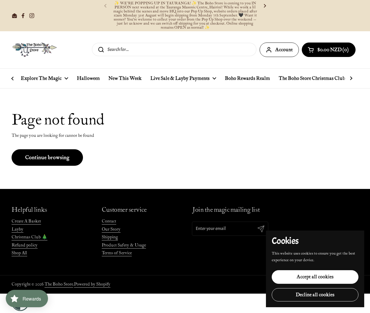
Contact (109, 221)
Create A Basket (26, 221)
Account (284, 50)
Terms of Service (117, 253)
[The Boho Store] (34, 49)
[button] (329, 50)
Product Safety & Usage (124, 245)
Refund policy (25, 245)
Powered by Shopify (92, 284)
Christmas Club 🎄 (29, 237)
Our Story (111, 229)
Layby (17, 229)
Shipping (110, 237)
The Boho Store (59, 284)
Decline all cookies (315, 295)
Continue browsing (47, 157)
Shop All (19, 253)
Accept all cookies (315, 277)
